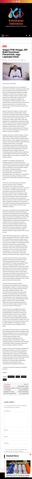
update (24, 377)
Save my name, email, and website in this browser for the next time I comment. (15, 450)
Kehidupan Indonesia (16, 22)
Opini (4, 46)
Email (6, 437)
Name (6, 430)
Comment (7, 411)
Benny (5, 60)
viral (5, 380)
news (17, 377)
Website (6, 443)
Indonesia (11, 377)
